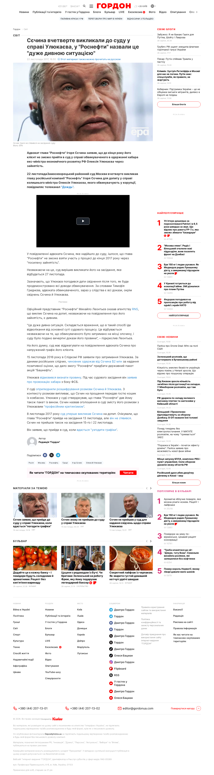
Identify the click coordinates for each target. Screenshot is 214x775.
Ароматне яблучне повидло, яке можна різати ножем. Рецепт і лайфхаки (182, 502)
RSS (116, 675)
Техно (16, 647)
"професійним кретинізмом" (64, 406)
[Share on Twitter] (51, 455)
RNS (135, 309)
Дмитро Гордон (124, 609)
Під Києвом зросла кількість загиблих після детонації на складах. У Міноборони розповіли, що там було (178, 385)
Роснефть (53, 463)
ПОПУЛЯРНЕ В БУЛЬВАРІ (174, 491)
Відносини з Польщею (140, 18)
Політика (18, 615)
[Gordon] (114, 6)
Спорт (16, 634)
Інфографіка (20, 665)
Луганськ (82, 653)
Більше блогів (179, 104)
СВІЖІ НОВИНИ (167, 336)
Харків (81, 634)
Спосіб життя (21, 653)
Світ (26, 29)
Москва (41, 463)
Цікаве (17, 672)
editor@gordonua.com (138, 708)
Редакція (178, 615)
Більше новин (179, 482)
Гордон (16, 29)
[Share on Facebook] (45, 455)
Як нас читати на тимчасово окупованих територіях (186, 638)
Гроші (65, 463)
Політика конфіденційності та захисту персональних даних (152, 624)
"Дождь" (67, 187)
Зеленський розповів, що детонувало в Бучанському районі (177, 358)
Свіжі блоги (166, 29)
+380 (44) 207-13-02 (85, 708)
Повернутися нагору (183, 708)
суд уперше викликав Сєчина (81, 414)
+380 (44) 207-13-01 (32, 708)
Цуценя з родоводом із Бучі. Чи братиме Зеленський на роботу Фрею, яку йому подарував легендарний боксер (82, 577)
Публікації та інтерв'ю (47, 12)
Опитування (178, 12)
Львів (80, 615)
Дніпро (81, 640)
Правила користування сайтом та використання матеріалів (153, 610)
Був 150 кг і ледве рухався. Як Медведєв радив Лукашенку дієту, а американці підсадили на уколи (181, 269)
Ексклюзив (135, 12)
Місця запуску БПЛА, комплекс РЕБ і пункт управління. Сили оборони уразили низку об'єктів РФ (178, 461)
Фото (152, 12)
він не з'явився (120, 418)
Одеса (80, 622)
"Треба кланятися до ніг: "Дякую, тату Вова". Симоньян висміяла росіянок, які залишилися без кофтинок (181, 554)
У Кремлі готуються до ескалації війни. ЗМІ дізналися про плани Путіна (181, 286)
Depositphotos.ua (53, 734)
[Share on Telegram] (58, 455)
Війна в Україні (21, 609)
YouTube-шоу (53, 672)
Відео (163, 12)
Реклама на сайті (183, 622)
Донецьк (82, 628)
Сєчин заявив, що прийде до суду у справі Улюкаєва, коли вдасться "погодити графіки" (32, 523)
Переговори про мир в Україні (105, 18)
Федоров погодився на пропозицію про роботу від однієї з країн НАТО (180, 302)
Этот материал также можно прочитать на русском (91, 59)
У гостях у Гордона (77, 12)
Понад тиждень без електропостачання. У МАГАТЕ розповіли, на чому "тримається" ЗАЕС (176, 433)
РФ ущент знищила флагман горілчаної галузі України (178, 48)
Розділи (49, 603)
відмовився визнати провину (60, 377)
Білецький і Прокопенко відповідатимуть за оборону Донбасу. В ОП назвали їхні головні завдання (177, 416)
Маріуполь (83, 647)
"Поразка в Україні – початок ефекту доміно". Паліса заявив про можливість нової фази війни (178, 448)
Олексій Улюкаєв (94, 463)
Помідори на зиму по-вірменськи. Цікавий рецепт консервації (180, 536)
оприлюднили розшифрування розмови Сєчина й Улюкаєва (78, 389)
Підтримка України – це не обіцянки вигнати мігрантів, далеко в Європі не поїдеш (178, 92)
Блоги (97, 12)
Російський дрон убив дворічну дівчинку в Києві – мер (175, 474)
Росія (31, 463)
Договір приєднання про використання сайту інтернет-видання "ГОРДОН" (153, 639)
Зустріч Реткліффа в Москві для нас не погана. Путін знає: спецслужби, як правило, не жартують (178, 75)
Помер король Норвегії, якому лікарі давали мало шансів (181, 570)
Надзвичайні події (23, 659)
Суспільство (82, 586)
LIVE (121, 12)
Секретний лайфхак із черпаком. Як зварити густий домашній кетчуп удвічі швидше (131, 576)
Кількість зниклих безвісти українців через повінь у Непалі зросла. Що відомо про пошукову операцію (178, 370)
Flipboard (120, 668)
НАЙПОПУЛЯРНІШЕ (170, 213)
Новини (24, 12)
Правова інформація (185, 628)
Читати (128, 472)
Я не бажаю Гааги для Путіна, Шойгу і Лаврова (175, 36)
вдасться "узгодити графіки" (97, 430)
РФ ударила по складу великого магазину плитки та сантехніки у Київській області (176, 401)
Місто (80, 603)
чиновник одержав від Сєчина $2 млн (95, 361)
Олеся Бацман (123, 655)
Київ (79, 609)
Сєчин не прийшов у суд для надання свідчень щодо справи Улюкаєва (130, 523)
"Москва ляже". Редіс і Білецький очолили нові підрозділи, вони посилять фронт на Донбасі (179, 250)
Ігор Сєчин (77, 463)
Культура (18, 640)
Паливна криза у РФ (72, 18)
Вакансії (178, 609)
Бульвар (110, 12)
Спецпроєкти (53, 678)
